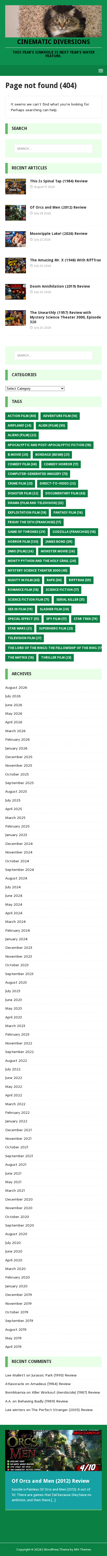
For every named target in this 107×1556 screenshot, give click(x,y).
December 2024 (19, 843)
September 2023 (19, 974)
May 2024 (13, 904)
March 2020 (15, 1269)
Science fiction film (28, 599)
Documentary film (65, 493)
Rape (54, 580)
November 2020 (18, 1208)
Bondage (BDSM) (52, 454)
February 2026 (17, 739)
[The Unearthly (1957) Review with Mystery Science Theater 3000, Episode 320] (15, 323)
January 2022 (16, 1121)
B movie (18, 454)
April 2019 (13, 1346)
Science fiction (62, 589)
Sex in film (20, 609)
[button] (100, 70)
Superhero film (56, 628)
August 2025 (16, 791)
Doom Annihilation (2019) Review (60, 286)
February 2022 (17, 1112)
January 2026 (16, 748)
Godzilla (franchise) (74, 531)
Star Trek (85, 618)
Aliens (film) (22, 435)
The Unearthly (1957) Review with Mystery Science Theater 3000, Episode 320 (65, 317)
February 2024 (17, 930)
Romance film (23, 589)
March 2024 (15, 921)
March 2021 (15, 1190)
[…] (53, 1500)
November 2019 (18, 1303)
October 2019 (16, 1312)
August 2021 (15, 1164)
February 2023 (17, 1034)
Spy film (56, 618)
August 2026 (16, 687)
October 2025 (17, 774)
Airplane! (19, 425)
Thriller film (56, 657)
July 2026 (13, 696)
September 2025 (19, 783)
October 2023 (17, 965)
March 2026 (15, 731)
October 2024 (17, 861)
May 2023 (13, 1008)
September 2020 (19, 1225)
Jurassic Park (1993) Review (54, 1375)
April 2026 (13, 722)
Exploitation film (27, 512)
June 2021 (13, 1173)
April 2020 (13, 1260)
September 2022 (19, 1052)
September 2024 (19, 869)
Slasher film (54, 609)
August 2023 (16, 982)
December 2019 (18, 1294)
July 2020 (13, 1243)
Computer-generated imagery (38, 473)
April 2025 (13, 809)
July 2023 (12, 991)
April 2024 (13, 913)
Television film (24, 638)
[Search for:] (53, 148)
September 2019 (19, 1320)
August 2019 (15, 1329)
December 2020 (19, 1199)
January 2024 (16, 939)
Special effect (23, 618)
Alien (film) (51, 425)
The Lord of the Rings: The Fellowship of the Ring (55, 648)
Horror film (23, 541)
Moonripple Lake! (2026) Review (58, 233)
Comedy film (22, 464)
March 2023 (15, 1026)
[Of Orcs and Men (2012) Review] (15, 218)
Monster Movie (58, 551)
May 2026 (13, 713)
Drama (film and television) (35, 503)
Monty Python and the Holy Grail (42, 561)
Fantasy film (68, 512)
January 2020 (16, 1286)
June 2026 (13, 705)
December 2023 (18, 947)
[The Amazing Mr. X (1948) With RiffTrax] (15, 270)
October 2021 (16, 1147)
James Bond (58, 541)
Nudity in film (23, 580)
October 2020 (17, 1217)
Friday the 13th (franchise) (34, 522)
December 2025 (18, 757)
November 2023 (18, 956)
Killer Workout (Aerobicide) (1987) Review (66, 1392)
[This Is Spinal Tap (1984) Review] (15, 191)
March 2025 (15, 817)
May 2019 (13, 1338)
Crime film (20, 483)
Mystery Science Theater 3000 (37, 570)
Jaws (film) (21, 551)
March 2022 (15, 1104)
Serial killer (70, 599)
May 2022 (13, 1086)
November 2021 (18, 1138)
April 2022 (13, 1095)
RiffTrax (80, 580)
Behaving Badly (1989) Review (43, 1401)
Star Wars (20, 628)
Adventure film (60, 416)
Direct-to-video (58, 483)
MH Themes (82, 1549)
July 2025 (13, 800)
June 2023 (13, 1000)
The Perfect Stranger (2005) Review (62, 1410)
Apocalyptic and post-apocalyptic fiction (49, 445)
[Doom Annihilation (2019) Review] (15, 296)
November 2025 (18, 765)
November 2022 (18, 1043)
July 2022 (13, 1069)
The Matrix (21, 657)
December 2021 (18, 1130)
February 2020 (17, 1277)
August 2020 (16, 1234)
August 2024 (16, 878)
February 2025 (17, 826)
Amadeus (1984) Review (50, 1384)
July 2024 (13, 887)
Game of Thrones (26, 531)
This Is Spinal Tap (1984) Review (59, 181)
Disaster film (23, 493)
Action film (22, 416)
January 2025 (16, 835)
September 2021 (19, 1156)
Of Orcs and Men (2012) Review (58, 207)
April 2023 (13, 1017)
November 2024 (18, 852)
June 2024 (13, 895)
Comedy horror (61, 464)
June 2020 (13, 1251)
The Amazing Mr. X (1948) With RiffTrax (65, 260)
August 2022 (16, 1060)
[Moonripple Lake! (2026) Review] (15, 244)
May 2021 (13, 1182)
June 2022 (13, 1078)
